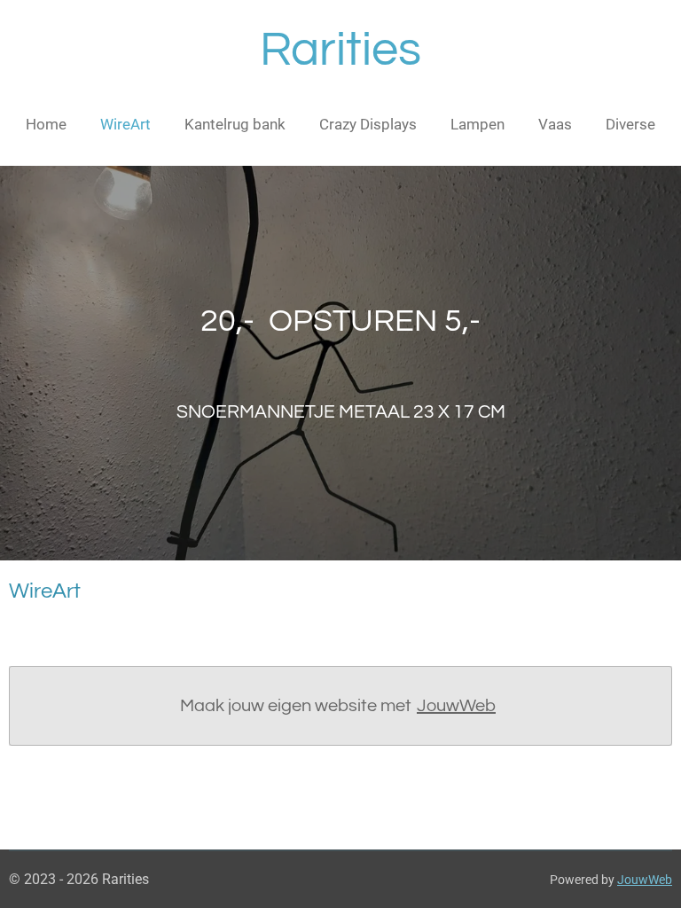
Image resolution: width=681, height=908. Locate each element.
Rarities (340, 50)
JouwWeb (456, 706)
